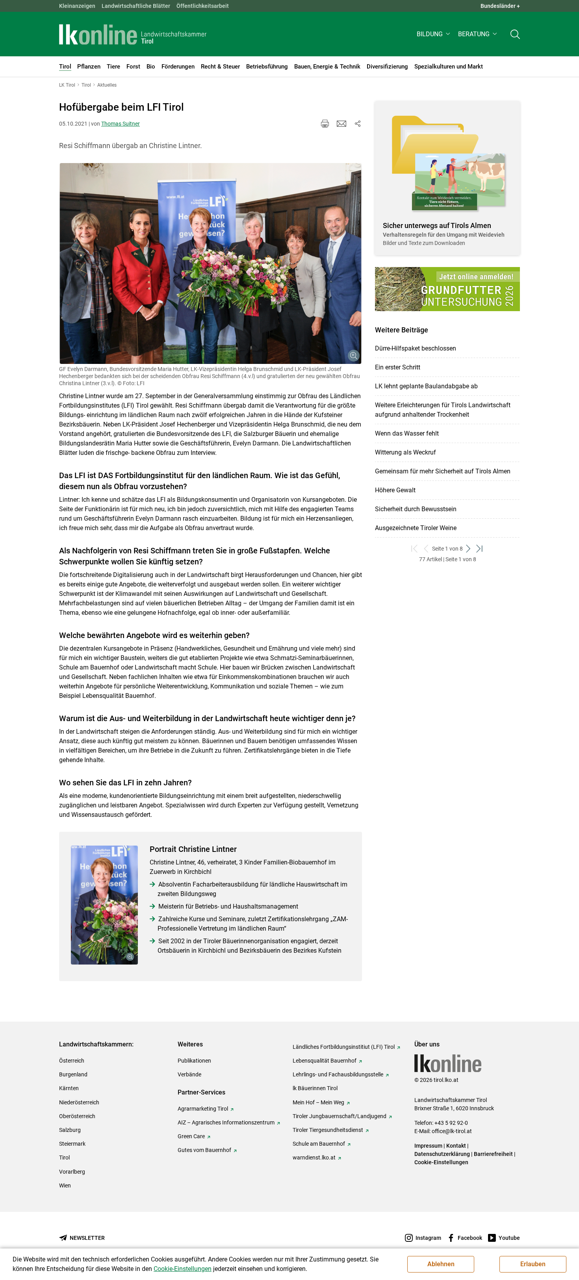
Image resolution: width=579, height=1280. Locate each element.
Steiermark (72, 1144)
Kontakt (456, 1146)
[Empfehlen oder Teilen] (357, 123)
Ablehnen (441, 1264)
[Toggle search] (515, 34)
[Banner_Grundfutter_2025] (447, 289)
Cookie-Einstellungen (441, 1162)
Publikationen (194, 1060)
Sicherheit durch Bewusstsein (416, 509)
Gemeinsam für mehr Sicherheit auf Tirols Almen (442, 471)
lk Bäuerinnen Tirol (315, 1088)
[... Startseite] (132, 34)
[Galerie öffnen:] (210, 263)
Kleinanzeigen (77, 6)
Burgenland (73, 1074)
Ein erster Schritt (397, 367)
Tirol (64, 1157)
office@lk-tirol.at (452, 1131)
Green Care (191, 1136)
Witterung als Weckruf (405, 452)
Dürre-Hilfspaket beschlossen (415, 348)
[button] (434, 34)
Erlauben (533, 1264)
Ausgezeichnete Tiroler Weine (416, 528)
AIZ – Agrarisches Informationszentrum (226, 1122)
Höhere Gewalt (395, 490)
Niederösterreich (79, 1102)
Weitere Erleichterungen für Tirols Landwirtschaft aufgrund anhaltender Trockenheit (442, 409)
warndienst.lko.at (314, 1157)
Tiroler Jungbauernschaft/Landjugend (339, 1116)
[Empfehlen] (341, 123)
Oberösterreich (77, 1116)
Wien (65, 1185)
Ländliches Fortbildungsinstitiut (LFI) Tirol (344, 1047)
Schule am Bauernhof (319, 1144)
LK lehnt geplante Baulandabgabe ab (426, 386)
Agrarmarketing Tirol (203, 1109)
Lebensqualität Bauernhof (324, 1060)
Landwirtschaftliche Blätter (136, 6)
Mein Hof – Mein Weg (318, 1102)
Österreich (71, 1060)
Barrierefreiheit (493, 1154)
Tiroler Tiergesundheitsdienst (328, 1130)
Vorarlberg (72, 1172)
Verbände (189, 1074)
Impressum (428, 1146)
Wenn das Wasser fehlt (407, 433)
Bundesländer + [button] (500, 6)
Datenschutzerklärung (442, 1154)
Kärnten (69, 1088)
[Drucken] (325, 123)
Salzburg (70, 1130)
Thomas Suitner (120, 124)
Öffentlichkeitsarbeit (202, 6)
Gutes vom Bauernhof (204, 1150)
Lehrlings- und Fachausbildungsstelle (338, 1074)
